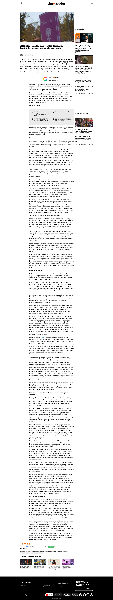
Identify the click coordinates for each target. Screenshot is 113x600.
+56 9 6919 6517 (22, 587)
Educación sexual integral (50, 551)
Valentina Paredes (29, 54)
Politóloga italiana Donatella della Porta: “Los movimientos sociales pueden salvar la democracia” (25, 567)
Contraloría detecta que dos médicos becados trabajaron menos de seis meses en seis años (41, 120)
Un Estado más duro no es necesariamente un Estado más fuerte (83, 81)
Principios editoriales (46, 585)
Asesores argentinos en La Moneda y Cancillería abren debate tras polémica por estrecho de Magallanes (83, 70)
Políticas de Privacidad (46, 586)
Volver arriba (22, 594)
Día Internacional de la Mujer (38, 551)
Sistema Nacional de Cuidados (37, 553)
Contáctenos (60, 586)
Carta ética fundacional (46, 584)
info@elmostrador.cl (29, 587)
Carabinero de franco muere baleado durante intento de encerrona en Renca (83, 138)
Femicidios (59, 551)
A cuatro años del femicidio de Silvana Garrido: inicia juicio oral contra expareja (67, 567)
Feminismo (65, 551)
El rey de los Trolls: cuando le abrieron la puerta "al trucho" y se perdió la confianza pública (83, 48)
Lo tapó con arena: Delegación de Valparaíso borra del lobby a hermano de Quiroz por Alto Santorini (42, 113)
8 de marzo (22, 551)
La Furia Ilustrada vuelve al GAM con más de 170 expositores (83, 131)
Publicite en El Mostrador (63, 583)
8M (26, 551)
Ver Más (83, 93)
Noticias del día (81, 113)
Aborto (29, 551)
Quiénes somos (45, 582)
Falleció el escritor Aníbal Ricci (63, 111)
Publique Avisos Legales (62, 584)
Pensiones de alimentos (25, 553)
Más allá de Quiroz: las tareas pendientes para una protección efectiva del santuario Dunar (84, 88)
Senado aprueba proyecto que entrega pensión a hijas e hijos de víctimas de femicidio (39, 567)
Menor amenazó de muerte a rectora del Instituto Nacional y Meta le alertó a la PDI (63, 119)
